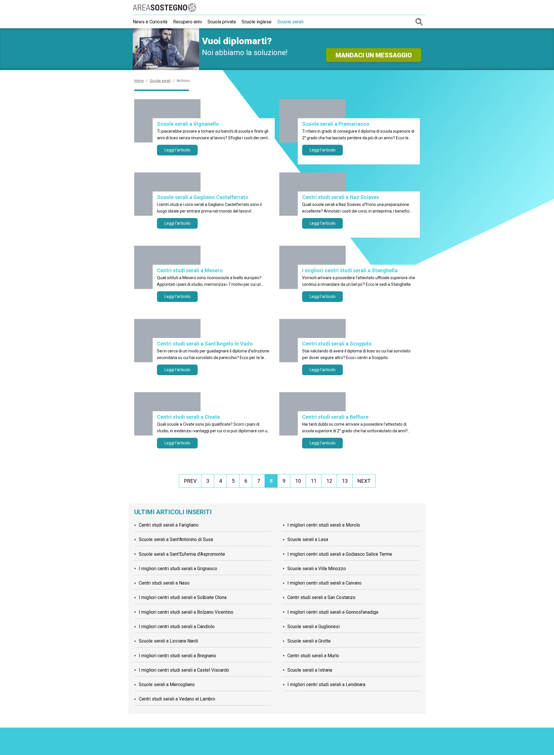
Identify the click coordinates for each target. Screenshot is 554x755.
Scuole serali (290, 22)
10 (298, 481)
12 (329, 481)
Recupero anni (187, 22)
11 (314, 481)
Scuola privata (221, 22)
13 (345, 481)
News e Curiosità (150, 22)
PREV (190, 481)
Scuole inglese (257, 22)
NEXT (364, 481)
